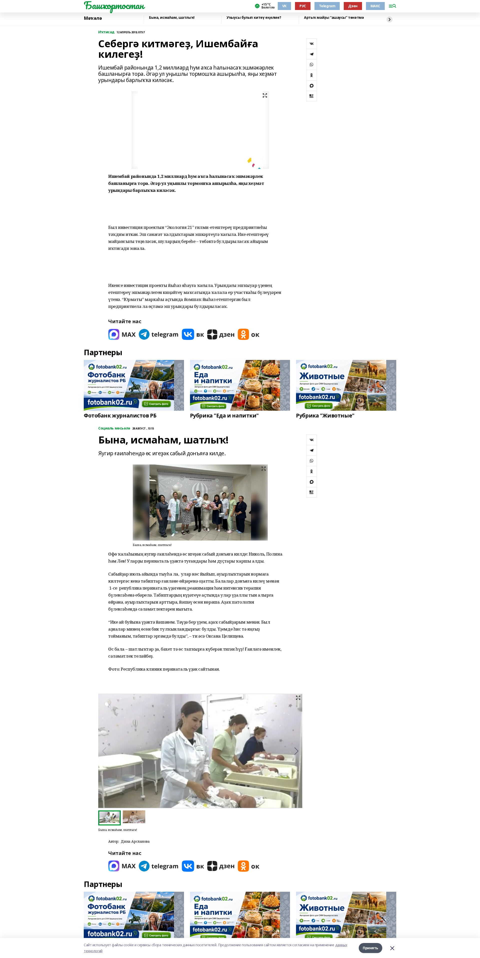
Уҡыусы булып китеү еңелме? (253, 18)
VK (284, 6)
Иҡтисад (106, 32)
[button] (296, 751)
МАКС (375, 6)
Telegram (327, 6)
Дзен (352, 6)
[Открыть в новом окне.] (122, 334)
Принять (370, 947)
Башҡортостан (114, 5)
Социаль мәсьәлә (114, 428)
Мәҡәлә (93, 18)
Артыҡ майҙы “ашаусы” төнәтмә (334, 18)
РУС (303, 6)
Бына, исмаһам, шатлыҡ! (171, 18)
